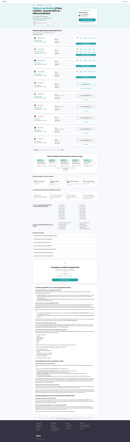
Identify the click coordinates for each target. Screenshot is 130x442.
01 (40, 149)
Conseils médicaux (54, 430)
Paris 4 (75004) (62, 209)
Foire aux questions (69, 425)
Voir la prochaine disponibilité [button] (86, 88)
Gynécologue (38, 426)
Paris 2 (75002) (62, 206)
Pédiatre (37, 428)
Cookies (81, 428)
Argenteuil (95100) (62, 225)
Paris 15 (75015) (82, 211)
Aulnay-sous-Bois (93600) (85, 228)
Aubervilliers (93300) (84, 225)
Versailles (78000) (83, 227)
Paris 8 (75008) (62, 215)
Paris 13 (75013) (82, 208)
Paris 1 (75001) (61, 205)
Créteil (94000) (83, 224)
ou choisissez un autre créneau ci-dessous (87, 22)
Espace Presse (68, 428)
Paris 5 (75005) (62, 211)
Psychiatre (38, 430)
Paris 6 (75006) (62, 212)
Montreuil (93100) (62, 227)
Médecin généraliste (39, 425)
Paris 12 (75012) (82, 206)
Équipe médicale (53, 426)
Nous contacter (68, 426)
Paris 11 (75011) (82, 205)
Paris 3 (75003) (62, 208)
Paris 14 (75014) (82, 209)
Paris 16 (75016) (82, 212)
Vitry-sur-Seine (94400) (84, 222)
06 (52, 149)
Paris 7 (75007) (62, 214)
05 (49, 149)
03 (44, 149)
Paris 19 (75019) (82, 217)
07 (54, 149)
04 (47, 149)
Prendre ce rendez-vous (87, 19)
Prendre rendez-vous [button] (85, 43)
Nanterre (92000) (62, 228)
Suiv (62, 149)
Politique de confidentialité (84, 425)
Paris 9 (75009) (62, 217)
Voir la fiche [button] (86, 99)
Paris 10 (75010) (62, 218)
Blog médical (53, 425)
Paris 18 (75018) (82, 215)
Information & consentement (85, 426)
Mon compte (125, 1)
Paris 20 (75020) (83, 218)
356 (58, 149)
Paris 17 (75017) (82, 214)
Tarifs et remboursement (55, 428)
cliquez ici (59, 327)
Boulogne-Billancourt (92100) (65, 222)
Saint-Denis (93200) (63, 224)
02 (42, 149)
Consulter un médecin (64, 279)
